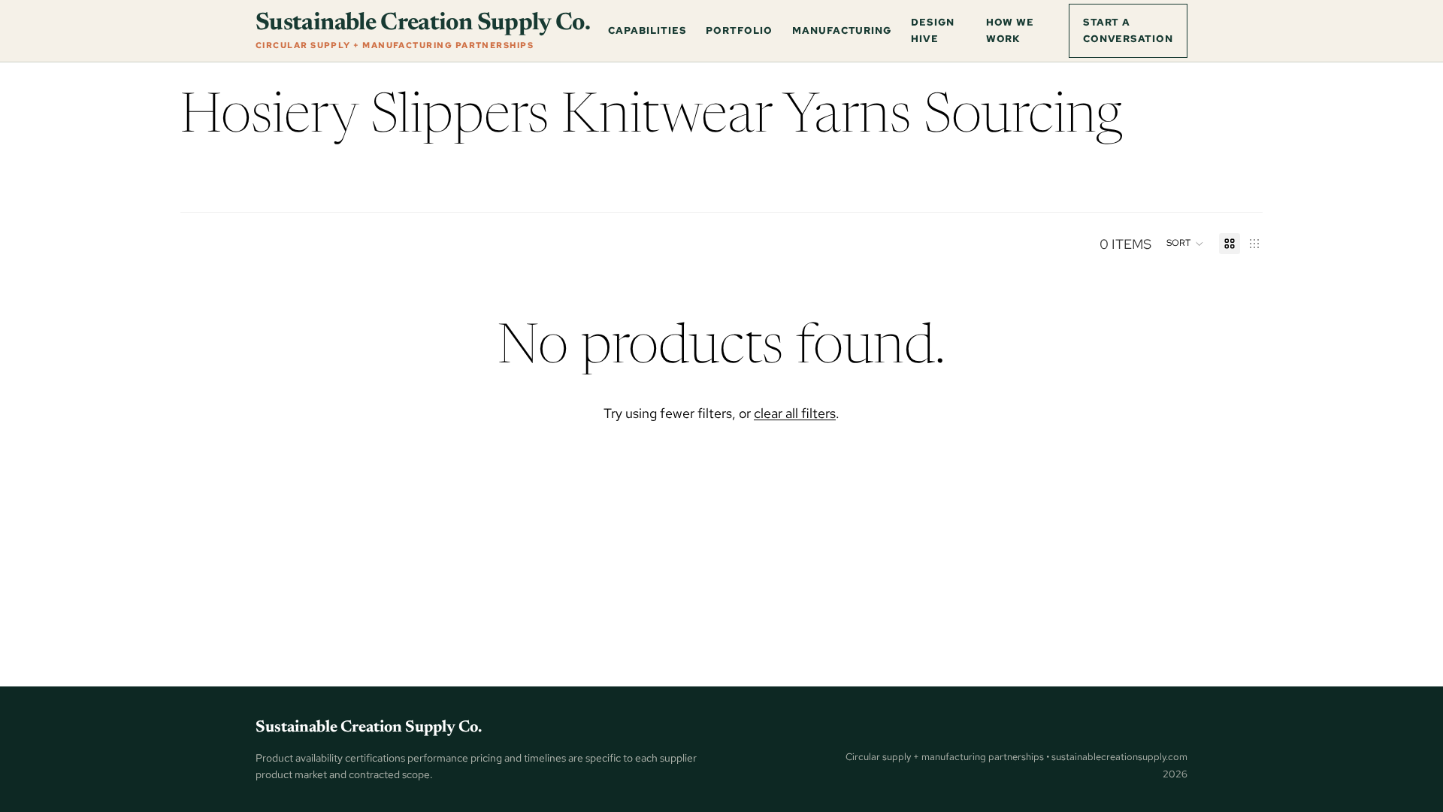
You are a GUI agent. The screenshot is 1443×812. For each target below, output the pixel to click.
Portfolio (739, 30)
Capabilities (647, 30)
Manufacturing (841, 30)
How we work (1010, 30)
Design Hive (932, 30)
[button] (1185, 243)
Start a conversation (1128, 30)
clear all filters (795, 413)
